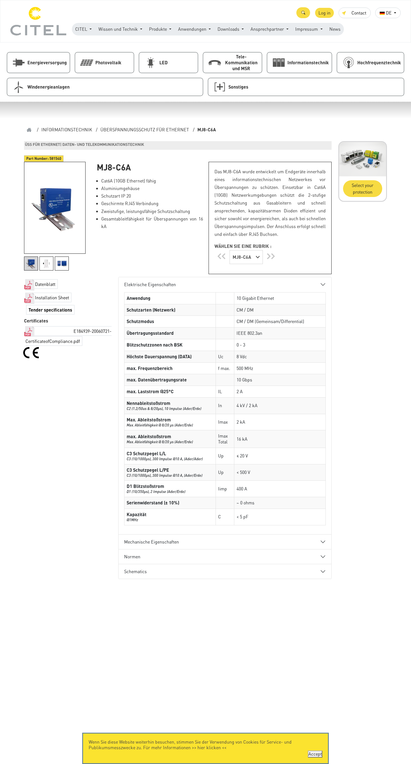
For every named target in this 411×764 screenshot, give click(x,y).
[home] (29, 129)
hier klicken (209, 747)
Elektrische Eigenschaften (150, 284)
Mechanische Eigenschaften (151, 542)
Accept (315, 754)
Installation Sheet (52, 297)
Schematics (135, 571)
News (335, 29)
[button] (303, 12)
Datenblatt (45, 284)
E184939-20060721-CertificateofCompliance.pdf (68, 336)
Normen (132, 556)
